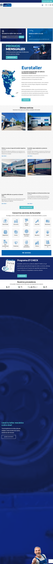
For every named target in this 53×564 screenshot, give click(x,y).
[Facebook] (46, 5)
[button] (42, 5)
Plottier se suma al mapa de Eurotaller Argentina (13, 148)
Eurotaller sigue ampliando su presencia (37, 148)
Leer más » (4, 203)
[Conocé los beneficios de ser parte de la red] (30, 36)
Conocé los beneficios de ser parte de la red (39, 39)
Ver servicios (26, 253)
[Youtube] (50, 5)
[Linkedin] (52, 5)
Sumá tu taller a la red (36, 33)
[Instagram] (48, 5)
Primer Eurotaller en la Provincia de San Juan (38, 193)
